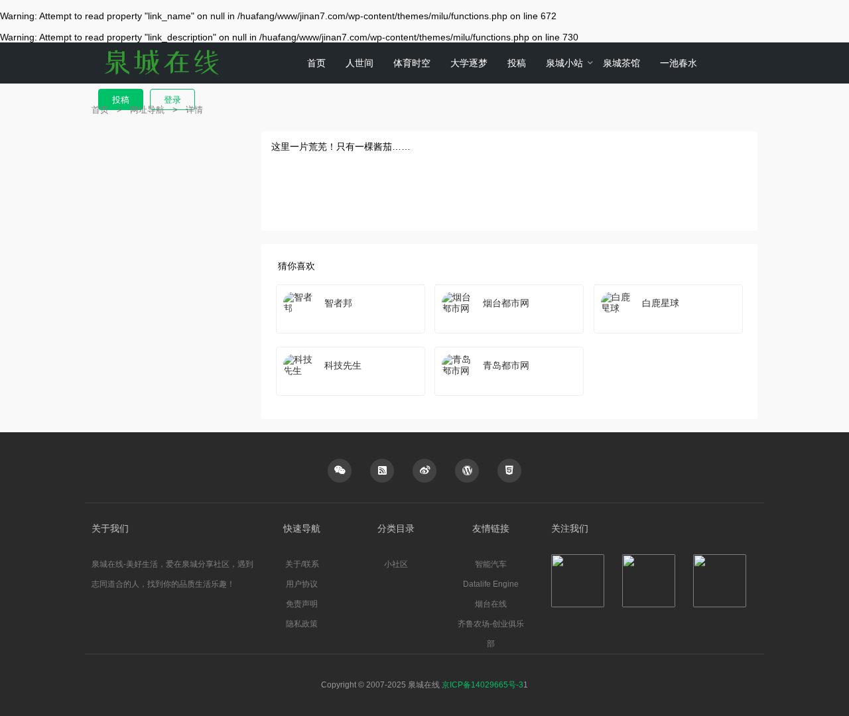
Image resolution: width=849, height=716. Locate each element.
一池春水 (678, 63)
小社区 (396, 564)
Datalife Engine (491, 584)
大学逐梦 (469, 63)
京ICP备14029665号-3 (482, 684)
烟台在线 (491, 604)
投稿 (516, 63)
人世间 (359, 63)
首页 (316, 63)
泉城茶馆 (621, 63)
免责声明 (302, 604)
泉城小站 (564, 63)
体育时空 (411, 63)
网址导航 (147, 110)
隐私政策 (302, 623)
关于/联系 (302, 564)
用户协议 (302, 584)
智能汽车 (491, 564)
